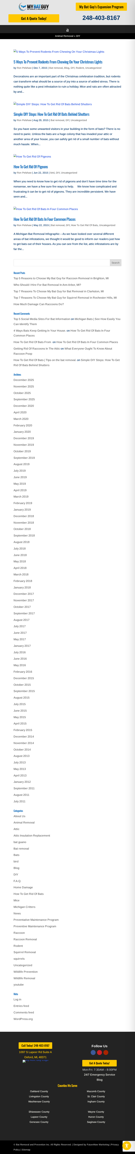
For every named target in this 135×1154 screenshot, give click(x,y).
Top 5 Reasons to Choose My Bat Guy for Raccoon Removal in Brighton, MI (61, 278)
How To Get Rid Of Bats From (33, 342)
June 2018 (20, 555)
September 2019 (24, 457)
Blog (66, 67)
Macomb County (96, 1091)
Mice (17, 900)
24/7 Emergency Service (99, 1074)
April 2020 (20, 412)
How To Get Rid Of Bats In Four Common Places (44, 219)
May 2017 (20, 639)
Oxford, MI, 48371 (35, 1057)
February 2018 (23, 580)
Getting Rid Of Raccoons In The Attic (37, 348)
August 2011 (21, 794)
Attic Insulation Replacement (32, 835)
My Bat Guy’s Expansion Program (101, 6)
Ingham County (96, 1101)
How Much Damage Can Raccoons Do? (39, 304)
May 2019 (20, 483)
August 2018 (22, 542)
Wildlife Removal (24, 978)
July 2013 (20, 762)
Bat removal (56, 67)
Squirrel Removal (25, 952)
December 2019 (24, 438)
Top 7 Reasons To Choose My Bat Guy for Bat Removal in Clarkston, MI (59, 291)
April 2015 (20, 723)
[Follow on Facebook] (93, 1052)
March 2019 (21, 496)
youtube (19, 984)
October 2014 (22, 749)
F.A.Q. (17, 881)
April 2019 (20, 490)
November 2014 (24, 743)
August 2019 (22, 464)
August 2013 (22, 755)
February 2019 (23, 503)
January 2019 (22, 509)
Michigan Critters (24, 906)
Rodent (80, 67)
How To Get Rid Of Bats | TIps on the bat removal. (45, 360)
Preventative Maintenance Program (36, 919)
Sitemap (26, 1149)
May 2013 (20, 768)
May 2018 (20, 561)
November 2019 (24, 444)
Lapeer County (39, 1116)
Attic (16, 829)
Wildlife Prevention (26, 971)
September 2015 (24, 691)
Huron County (96, 1116)
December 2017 (24, 593)
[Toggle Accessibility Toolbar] (126, 1145)
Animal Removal (64, 36)
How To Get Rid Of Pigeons (31, 166)
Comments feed (24, 1012)
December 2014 (24, 736)
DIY (72, 67)
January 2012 (22, 781)
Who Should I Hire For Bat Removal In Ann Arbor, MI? (47, 284)
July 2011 (19, 801)
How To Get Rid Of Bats (84, 225)
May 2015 (20, 717)
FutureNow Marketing (98, 1144)
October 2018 (22, 528)
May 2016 (20, 665)
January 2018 (22, 587)
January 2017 (22, 645)
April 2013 (20, 775)
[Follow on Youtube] (105, 1052)
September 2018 (24, 535)
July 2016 (20, 652)
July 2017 (20, 626)
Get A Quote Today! (34, 18)
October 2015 (22, 684)
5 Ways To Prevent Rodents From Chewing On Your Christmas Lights (58, 61)
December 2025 (24, 379)
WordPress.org (23, 1018)
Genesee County (39, 1122)
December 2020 (24, 405)
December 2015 (24, 678)
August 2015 (22, 697)
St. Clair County (96, 1096)
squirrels (19, 958)
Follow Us (100, 1046)
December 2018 (24, 516)
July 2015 (20, 704)
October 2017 (22, 606)
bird (52, 172)
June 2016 (20, 658)
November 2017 (24, 600)
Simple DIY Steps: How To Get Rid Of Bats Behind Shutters (51, 114)
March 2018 (21, 574)
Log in (17, 999)
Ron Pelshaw (24, 67)
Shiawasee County (39, 1111)
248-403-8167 (101, 17)
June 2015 (20, 710)
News (17, 913)
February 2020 (23, 425)
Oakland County (39, 1091)
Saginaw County (96, 1122)
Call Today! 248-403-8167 (35, 1045)
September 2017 (24, 613)
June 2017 (20, 632)
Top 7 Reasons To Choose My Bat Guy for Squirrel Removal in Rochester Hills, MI (65, 297)
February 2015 (23, 730)
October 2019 (22, 451)
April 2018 (20, 567)
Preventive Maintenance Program (35, 926)
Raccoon (19, 932)
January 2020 (22, 431)
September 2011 (24, 788)
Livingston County (39, 1096)
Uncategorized (93, 67)
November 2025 (24, 386)
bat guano (20, 842)
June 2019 (20, 477)
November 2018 (24, 522)
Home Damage (23, 887)
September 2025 (24, 399)
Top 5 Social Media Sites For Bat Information (42, 318)
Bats (16, 854)
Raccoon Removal (25, 939)
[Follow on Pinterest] (99, 1052)
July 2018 (20, 548)
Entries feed (21, 1005)
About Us (19, 816)
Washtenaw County (39, 1101)
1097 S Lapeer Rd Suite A (35, 1052)
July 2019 (20, 470)
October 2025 (22, 392)
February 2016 (23, 671)
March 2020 (21, 418)
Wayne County (96, 1111)
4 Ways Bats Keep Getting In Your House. (40, 330)
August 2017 (22, 619)
